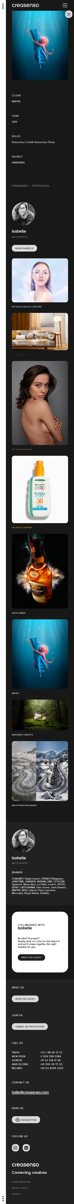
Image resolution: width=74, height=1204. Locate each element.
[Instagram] (15, 1147)
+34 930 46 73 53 (51, 1064)
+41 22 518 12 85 (50, 1060)
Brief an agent (25, 999)
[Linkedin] (26, 1147)
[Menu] (65, 5)
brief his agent (31, 957)
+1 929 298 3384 (50, 1056)
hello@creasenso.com (30, 1093)
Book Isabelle (24, 248)
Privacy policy (20, 1188)
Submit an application (29, 1026)
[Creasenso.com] (25, 5)
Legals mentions (21, 1182)
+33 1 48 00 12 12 (51, 1052)
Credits (16, 1194)
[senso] (3, 6)
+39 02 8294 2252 (51, 1068)
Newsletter (28, 1120)
